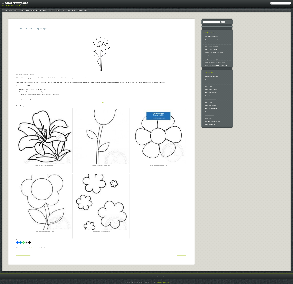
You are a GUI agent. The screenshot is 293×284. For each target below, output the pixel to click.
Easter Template (15, 3)
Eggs (32, 10)
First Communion (209, 115)
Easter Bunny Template (211, 92)
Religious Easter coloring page (212, 121)
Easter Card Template (210, 95)
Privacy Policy (160, 282)
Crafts (57, 10)
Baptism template (209, 79)
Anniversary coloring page (211, 76)
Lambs (68, 10)
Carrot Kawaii (181, 255)
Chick (51, 10)
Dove (27, 10)
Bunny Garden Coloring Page (212, 39)
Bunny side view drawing (211, 43)
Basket (45, 10)
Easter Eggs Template (210, 105)
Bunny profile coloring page (212, 46)
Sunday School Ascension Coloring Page (215, 62)
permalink (48, 247)
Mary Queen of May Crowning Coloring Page (216, 65)
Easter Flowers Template (33, 247)
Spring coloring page (210, 124)
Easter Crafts (208, 102)
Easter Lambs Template (211, 111)
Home (5, 10)
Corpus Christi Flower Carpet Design (214, 52)
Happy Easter (13, 10)
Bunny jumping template (211, 49)
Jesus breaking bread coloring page (214, 55)
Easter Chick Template (210, 99)
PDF (103, 102)
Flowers (38, 10)
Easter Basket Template (211, 89)
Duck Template (209, 86)
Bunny (21, 10)
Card (62, 10)
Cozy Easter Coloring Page (211, 36)
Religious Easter (82, 10)
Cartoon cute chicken (23, 255)
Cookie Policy (166, 282)
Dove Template (209, 83)
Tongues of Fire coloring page (212, 59)
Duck (73, 10)
